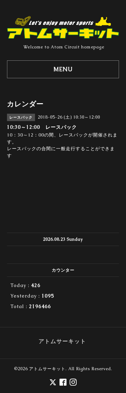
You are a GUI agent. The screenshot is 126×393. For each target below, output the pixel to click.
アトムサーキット (47, 369)
